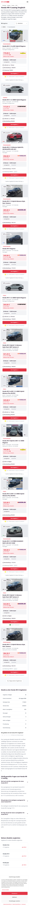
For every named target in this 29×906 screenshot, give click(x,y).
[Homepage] (5, 1)
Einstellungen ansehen (14, 901)
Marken (8, 5)
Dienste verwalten (5, 889)
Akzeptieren (14, 893)
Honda (13, 5)
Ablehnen (14, 897)
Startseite (4, 5)
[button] (10, 54)
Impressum (23, 904)
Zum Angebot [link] (14, 73)
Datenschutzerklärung (7, 904)
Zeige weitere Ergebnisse (15, 681)
